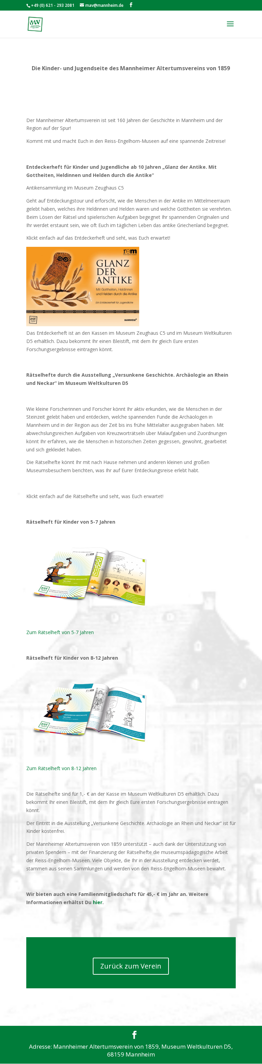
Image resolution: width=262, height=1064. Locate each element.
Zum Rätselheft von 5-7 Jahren (60, 632)
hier (97, 902)
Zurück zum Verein (130, 966)
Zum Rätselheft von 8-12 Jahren (61, 768)
